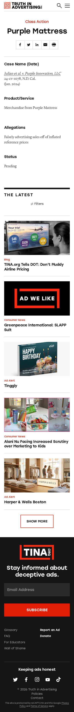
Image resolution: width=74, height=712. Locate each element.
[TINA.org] (37, 552)
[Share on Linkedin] (37, 45)
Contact (37, 698)
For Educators (14, 642)
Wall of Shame (15, 648)
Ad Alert (9, 380)
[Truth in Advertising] (23, 5)
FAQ (7, 636)
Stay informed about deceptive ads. (37, 571)
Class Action (37, 21)
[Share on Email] (45, 45)
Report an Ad (50, 630)
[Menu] (67, 5)
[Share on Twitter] (28, 45)
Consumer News (14, 320)
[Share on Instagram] (37, 679)
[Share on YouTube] (47, 679)
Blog (7, 259)
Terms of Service (39, 706)
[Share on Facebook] (20, 45)
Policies (37, 694)
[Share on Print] (54, 45)
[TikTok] (58, 679)
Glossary (10, 630)
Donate (45, 636)
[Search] (59, 5)
